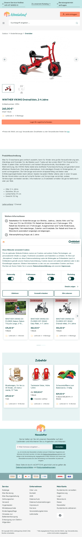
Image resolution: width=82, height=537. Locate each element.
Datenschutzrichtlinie (24, 467)
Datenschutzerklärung (50, 454)
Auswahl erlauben (41, 293)
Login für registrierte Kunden (41, 122)
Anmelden (59, 447)
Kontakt (32, 493)
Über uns (33, 490)
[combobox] (42, 23)
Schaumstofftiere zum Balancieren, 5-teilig (65, 386)
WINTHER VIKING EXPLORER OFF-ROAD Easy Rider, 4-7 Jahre (40, 321)
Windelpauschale (9, 508)
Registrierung (62, 493)
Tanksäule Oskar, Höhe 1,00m (40, 386)
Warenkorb (61, 499)
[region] (41, 65)
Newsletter (61, 505)
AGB (31, 496)
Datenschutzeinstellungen (39, 502)
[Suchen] (77, 23)
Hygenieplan (7, 505)
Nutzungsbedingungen (46, 467)
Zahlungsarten (8, 499)
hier (68, 132)
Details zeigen (70, 286)
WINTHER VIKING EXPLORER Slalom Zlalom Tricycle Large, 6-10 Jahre (14, 321)
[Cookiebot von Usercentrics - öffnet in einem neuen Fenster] (70, 242)
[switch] (31, 278)
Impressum (66, 266)
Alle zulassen (67, 293)
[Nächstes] (76, 59)
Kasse (59, 502)
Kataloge (5, 490)
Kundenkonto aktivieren (66, 508)
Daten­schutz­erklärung (42, 266)
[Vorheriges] (4, 59)
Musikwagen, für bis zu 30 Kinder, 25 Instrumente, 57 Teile (14, 387)
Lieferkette (33, 514)
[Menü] (4, 22)
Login (59, 496)
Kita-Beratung (7, 493)
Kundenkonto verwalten (66, 490)
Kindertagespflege (9, 511)
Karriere (32, 508)
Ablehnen (15, 293)
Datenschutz (34, 499)
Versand (5, 502)
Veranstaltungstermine (38, 511)
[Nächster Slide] (77, 316)
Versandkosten (73, 531)
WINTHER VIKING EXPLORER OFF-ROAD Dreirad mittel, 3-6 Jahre (66, 321)
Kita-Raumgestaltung (10, 496)
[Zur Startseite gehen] (15, 14)
